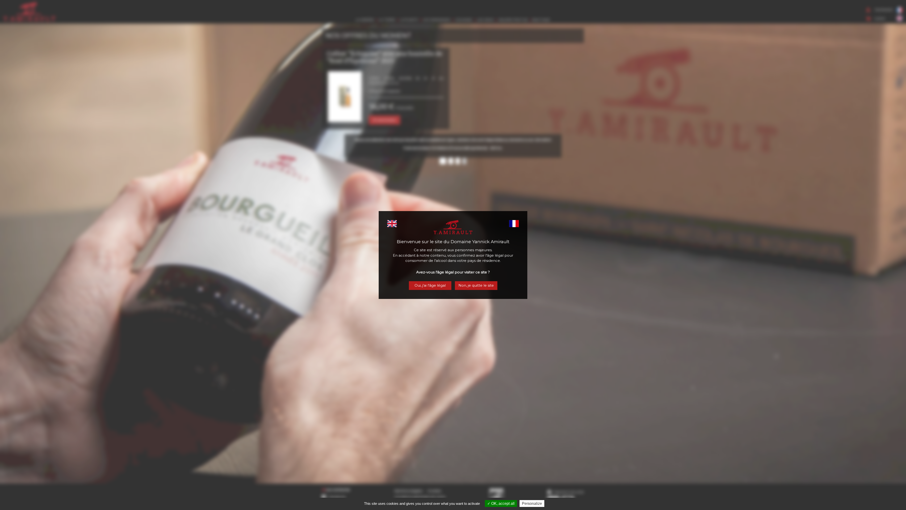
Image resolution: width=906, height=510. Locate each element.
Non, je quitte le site (476, 285)
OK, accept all (502, 504)
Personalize (532, 504)
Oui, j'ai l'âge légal (430, 285)
